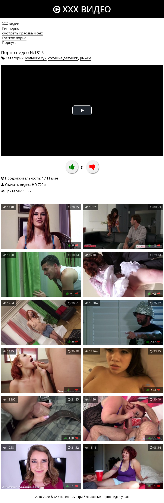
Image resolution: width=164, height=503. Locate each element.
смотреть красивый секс (22, 33)
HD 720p (39, 184)
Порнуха (9, 42)
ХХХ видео (10, 23)
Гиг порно (10, 28)
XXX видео (85, 9)
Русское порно (14, 38)
